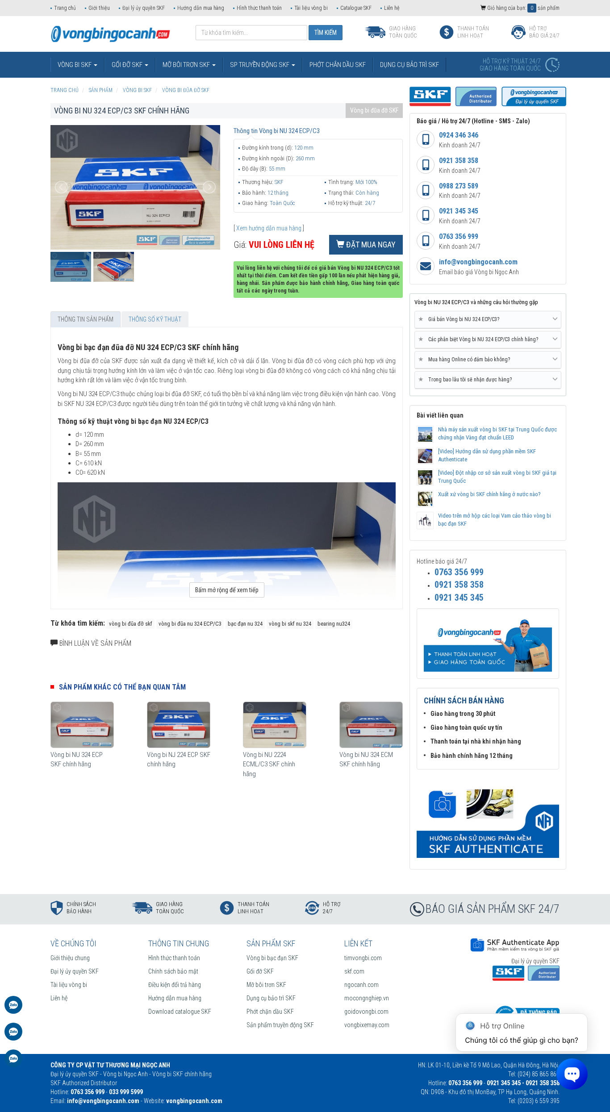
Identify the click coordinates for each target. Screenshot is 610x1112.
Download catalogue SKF (179, 1011)
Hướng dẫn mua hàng (200, 8)
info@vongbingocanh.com (478, 262)
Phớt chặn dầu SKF (270, 1011)
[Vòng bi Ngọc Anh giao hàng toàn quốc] (488, 818)
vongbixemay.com (366, 1024)
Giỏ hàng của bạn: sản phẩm (523, 8)
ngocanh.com (361, 984)
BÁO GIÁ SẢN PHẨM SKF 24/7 (493, 909)
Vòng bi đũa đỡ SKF (374, 110)
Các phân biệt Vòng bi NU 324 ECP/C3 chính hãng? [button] (480, 339)
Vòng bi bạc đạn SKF (272, 958)
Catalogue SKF (356, 8)
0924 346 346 (458, 135)
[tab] (488, 319)
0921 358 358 (458, 160)
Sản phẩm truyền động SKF (280, 1024)
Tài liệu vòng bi (311, 8)
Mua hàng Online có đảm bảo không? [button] (466, 359)
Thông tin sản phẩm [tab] (85, 319)
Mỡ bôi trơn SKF (266, 984)
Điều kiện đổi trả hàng (174, 984)
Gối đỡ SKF (260, 971)
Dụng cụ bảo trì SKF (271, 998)
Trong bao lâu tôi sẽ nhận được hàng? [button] (467, 379)
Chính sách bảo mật (173, 971)
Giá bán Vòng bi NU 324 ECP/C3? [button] (460, 319)
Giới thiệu (99, 8)
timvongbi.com (363, 958)
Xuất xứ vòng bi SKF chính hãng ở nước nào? (489, 494)
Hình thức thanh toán (259, 8)
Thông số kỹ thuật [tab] (155, 319)
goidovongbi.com (366, 1011)
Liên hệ (392, 8)
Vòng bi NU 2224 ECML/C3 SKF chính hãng (269, 764)
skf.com (354, 971)
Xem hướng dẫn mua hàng (268, 228)
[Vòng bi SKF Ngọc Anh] (110, 33)
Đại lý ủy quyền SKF (143, 8)
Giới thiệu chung (70, 958)
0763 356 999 (458, 236)
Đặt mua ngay (370, 244)
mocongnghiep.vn (366, 998)
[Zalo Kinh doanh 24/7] (13, 1009)
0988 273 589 (458, 186)
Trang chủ (65, 8)
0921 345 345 (458, 211)
